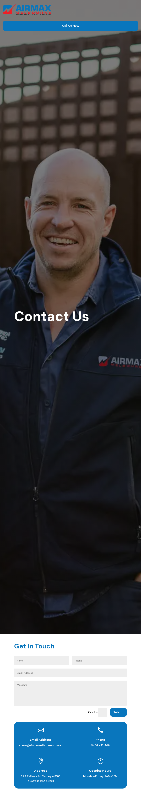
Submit (118, 712)
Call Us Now (70, 26)
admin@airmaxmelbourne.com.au (41, 745)
